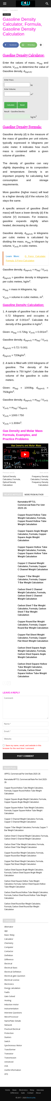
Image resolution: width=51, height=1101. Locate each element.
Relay (32, 1090)
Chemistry (8, 943)
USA (6, 1066)
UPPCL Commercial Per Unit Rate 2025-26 (22, 774)
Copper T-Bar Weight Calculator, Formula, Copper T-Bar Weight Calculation (32, 579)
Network (8, 1025)
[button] (47, 3)
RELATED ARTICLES (12, 495)
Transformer (10, 1049)
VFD (6, 1074)
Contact (30, 1093)
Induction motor (11, 1004)
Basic (15, 1090)
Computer (8, 947)
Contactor (8, 951)
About (38, 1093)
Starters (7, 1037)
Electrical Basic (10, 967)
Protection (9, 1033)
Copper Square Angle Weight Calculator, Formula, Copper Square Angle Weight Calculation (25, 800)
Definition (8, 955)
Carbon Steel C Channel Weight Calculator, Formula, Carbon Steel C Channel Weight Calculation (26, 837)
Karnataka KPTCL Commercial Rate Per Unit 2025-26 (31, 504)
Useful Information (12, 1070)
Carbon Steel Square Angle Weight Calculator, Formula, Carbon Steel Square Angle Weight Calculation (23, 873)
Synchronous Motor (13, 1045)
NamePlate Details (12, 1021)
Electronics (9, 984)
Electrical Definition (12, 971)
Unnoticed (8, 1061)
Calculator (14, 10)
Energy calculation (12, 988)
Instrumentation (11, 1008)
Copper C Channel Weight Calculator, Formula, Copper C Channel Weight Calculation (33, 566)
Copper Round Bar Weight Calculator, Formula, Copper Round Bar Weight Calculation (33, 624)
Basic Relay (9, 935)
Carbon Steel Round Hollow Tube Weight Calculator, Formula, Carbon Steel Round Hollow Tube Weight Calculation (26, 895)
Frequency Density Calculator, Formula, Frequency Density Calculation (39, 480)
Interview (40, 1090)
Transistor (8, 1053)
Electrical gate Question (14, 976)
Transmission (10, 1057)
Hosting (7, 1000)
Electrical (8, 963)
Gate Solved (9, 996)
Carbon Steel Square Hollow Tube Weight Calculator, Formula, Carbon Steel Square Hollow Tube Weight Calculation (32, 670)
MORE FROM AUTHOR (34, 495)
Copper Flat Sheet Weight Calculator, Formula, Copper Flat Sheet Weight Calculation (33, 637)
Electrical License (11, 980)
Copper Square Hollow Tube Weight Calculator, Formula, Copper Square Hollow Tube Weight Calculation (24, 810)
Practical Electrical (12, 1029)
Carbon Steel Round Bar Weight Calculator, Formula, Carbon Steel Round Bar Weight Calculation (22, 907)
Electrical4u (31, 1097)
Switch (7, 1041)
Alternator (8, 926)
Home (5, 10)
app (6, 930)
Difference (8, 959)
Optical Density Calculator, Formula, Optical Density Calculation (11, 480)
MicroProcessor (11, 1016)
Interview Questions (13, 1012)
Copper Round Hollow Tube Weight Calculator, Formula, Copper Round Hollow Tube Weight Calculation (23, 791)
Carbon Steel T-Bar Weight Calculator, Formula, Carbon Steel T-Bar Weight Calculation (24, 845)
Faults (7, 992)
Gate (23, 1093)
